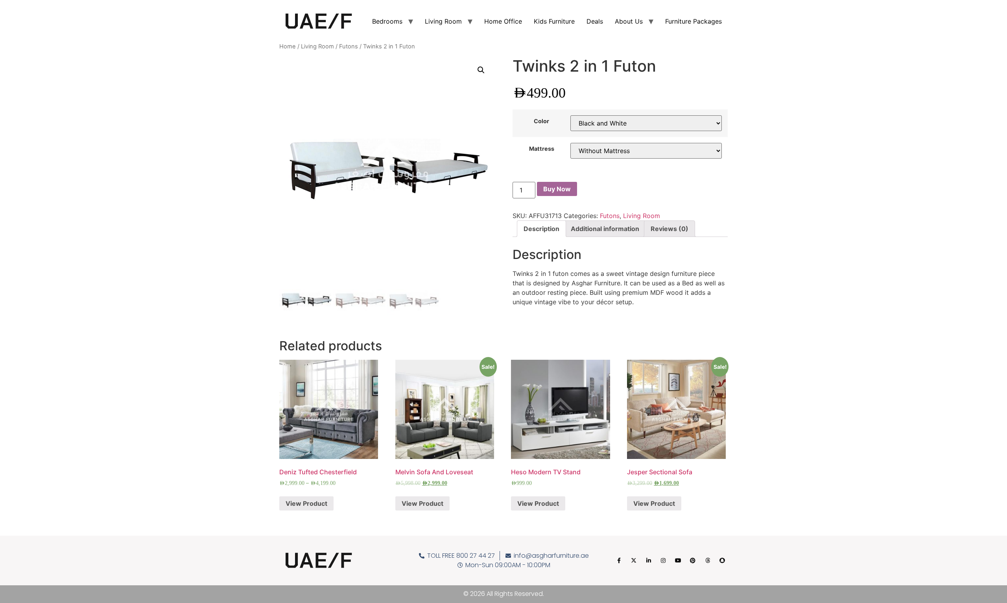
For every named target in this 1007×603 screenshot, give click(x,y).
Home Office (503, 21)
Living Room (443, 21)
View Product (306, 503)
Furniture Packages (693, 21)
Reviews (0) (669, 229)
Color (541, 121)
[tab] (541, 228)
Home (287, 46)
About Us (629, 21)
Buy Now (557, 189)
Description (541, 229)
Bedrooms (387, 21)
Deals (594, 21)
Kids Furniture (554, 21)
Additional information (605, 229)
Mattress (541, 149)
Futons (348, 46)
